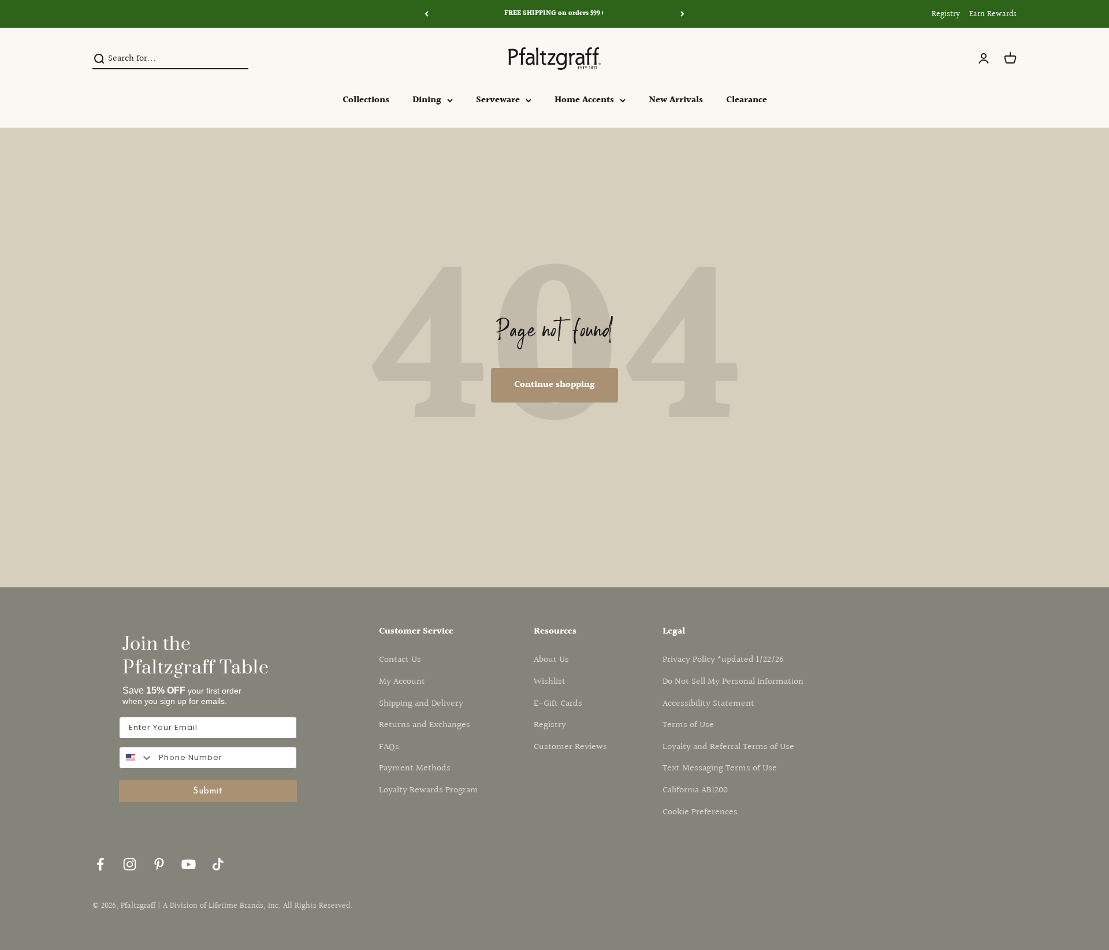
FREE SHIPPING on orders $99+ (554, 13)
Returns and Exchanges (424, 725)
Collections (366, 100)
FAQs (389, 747)
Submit (208, 791)
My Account (402, 682)
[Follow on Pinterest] (159, 864)
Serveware (498, 100)
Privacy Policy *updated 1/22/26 (723, 660)
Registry (946, 14)
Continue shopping (554, 385)
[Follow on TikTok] (218, 864)
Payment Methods (415, 768)
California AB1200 (695, 790)
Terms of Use (688, 725)
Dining (426, 100)
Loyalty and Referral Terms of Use (728, 747)
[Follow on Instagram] (129, 864)
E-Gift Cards (558, 703)
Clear (238, 59)
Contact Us (400, 660)
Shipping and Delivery (421, 703)
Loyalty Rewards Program (428, 790)
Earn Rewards (993, 14)
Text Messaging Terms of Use (720, 768)
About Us (551, 660)
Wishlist (549, 682)
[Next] (682, 14)
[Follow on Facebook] (100, 864)
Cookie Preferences (700, 812)
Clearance (746, 100)
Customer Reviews (570, 747)
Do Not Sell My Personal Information (733, 682)
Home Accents (584, 100)
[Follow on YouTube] (188, 864)
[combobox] (136, 757)
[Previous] (427, 14)
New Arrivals (676, 100)
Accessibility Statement (708, 703)
